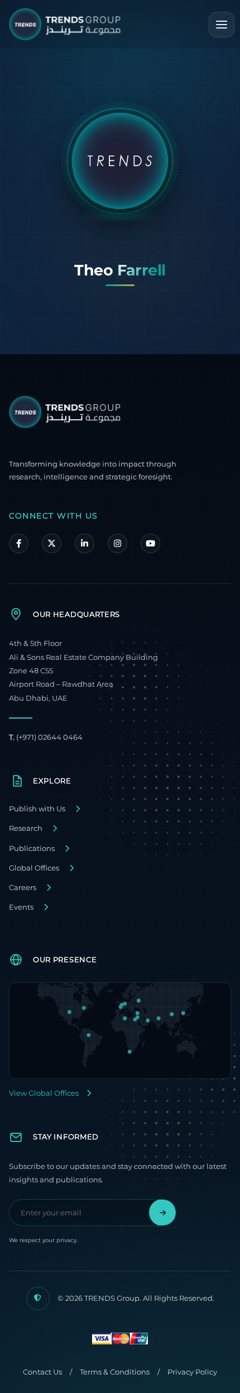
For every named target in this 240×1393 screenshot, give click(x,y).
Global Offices (34, 868)
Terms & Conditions (115, 1372)
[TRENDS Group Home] (65, 24)
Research (25, 828)
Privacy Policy (192, 1372)
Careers (22, 887)
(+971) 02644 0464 (46, 737)
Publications (32, 848)
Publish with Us (37, 809)
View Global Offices (44, 1093)
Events (21, 907)
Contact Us (42, 1372)
